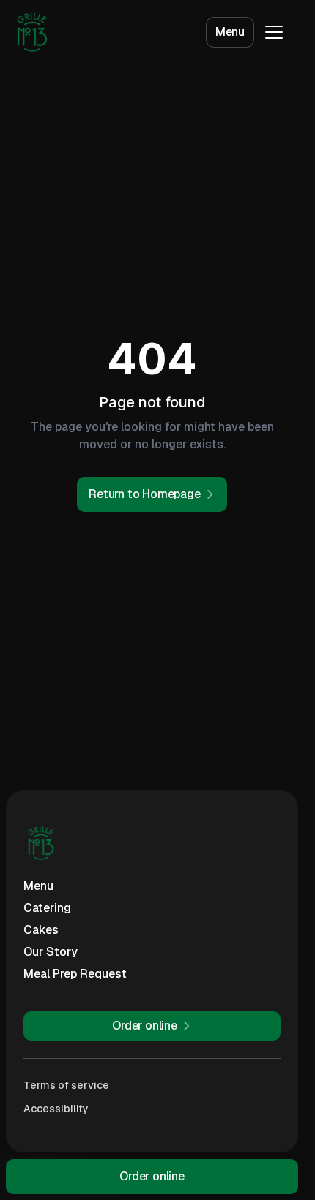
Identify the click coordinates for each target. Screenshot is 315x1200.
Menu (230, 31)
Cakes (41, 929)
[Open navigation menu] (274, 32)
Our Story (50, 951)
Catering (47, 908)
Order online (152, 1176)
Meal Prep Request (75, 973)
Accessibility (56, 1108)
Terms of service (66, 1085)
